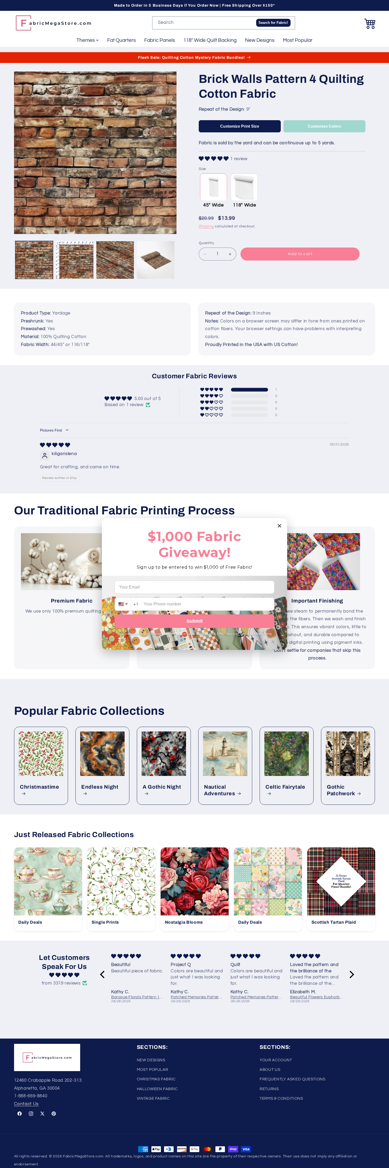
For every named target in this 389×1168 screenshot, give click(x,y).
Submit (195, 621)
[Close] (279, 525)
